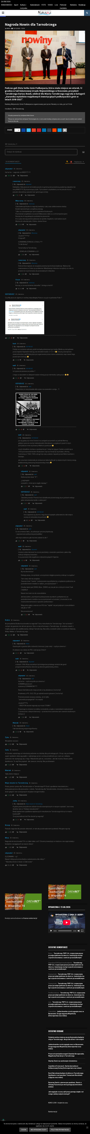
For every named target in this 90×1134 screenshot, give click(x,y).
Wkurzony (34, 233)
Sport (16, 5)
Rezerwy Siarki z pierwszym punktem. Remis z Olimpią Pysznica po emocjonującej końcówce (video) (65, 1085)
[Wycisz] (79, 931)
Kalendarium (35, 5)
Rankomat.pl (52, 1112)
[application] (66, 922)
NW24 (8, 28)
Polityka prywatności (60, 1130)
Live (56, 5)
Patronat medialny (63, 6)
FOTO (43, 5)
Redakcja (81, 5)
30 (24, 28)
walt (30, 386)
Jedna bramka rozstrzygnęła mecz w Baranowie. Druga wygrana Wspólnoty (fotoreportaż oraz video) (66, 1014)
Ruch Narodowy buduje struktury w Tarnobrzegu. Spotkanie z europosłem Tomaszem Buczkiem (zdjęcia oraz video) (66, 1075)
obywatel (28, 184)
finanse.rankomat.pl (30, 918)
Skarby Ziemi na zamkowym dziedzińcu (62, 1061)
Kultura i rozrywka (23, 6)
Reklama (73, 5)
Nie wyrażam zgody (38, 1130)
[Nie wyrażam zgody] (87, 1127)
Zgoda (23, 1130)
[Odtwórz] (51, 931)
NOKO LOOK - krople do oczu (58, 1103)
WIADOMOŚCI (6, 5)
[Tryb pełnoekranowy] (82, 931)
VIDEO (50, 5)
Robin (27, 644)
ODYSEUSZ (29, 346)
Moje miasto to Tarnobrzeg (34, 804)
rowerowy (31, 204)
